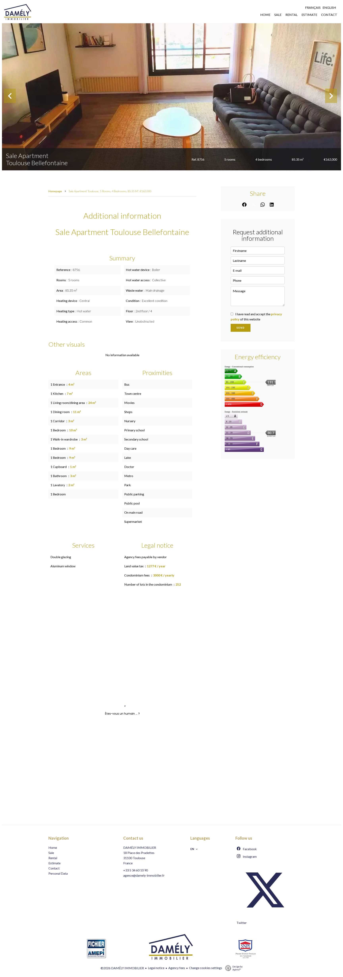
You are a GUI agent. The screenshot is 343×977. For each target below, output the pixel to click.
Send (240, 327)
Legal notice (156, 968)
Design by (237, 968)
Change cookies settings (205, 968)
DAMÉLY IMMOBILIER (139, 847)
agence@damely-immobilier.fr (144, 875)
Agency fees (176, 968)
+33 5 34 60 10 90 (135, 870)
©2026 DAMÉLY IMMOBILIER (122, 968)
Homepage (55, 191)
